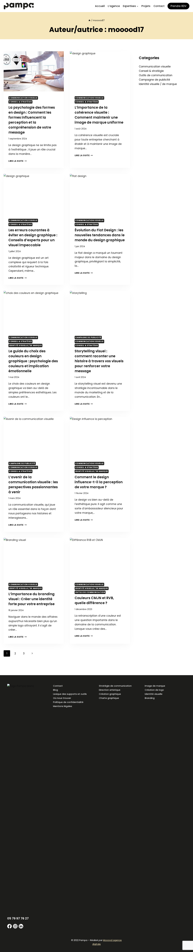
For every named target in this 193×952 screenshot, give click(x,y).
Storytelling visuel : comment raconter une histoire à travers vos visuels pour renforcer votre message (99, 361)
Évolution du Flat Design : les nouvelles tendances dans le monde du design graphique (100, 235)
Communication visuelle (23, 98)
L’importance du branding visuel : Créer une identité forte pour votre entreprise (31, 599)
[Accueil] (89, 20)
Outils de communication (90, 592)
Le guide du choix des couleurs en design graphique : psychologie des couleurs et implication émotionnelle (33, 361)
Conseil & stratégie (20, 102)
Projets (145, 6)
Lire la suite (17, 161)
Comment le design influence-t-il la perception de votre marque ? (99, 482)
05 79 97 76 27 (18, 918)
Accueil (100, 6)
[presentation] (34, 71)
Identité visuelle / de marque (25, 345)
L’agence (114, 6)
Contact (159, 6)
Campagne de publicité (88, 337)
